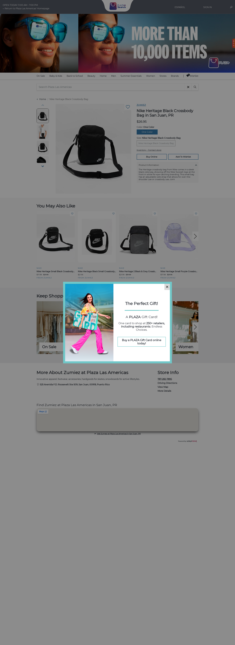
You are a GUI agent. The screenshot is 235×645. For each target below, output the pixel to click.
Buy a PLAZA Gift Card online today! (141, 341)
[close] (167, 287)
